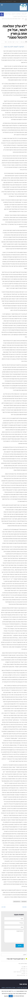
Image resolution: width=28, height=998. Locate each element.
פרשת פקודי (24, 901)
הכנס (15, 1)
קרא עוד (6, 996)
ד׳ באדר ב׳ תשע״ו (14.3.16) (13, 41)
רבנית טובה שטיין (17, 901)
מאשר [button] (10, 996)
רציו (22, 966)
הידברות (23, 973)
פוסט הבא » (3, 906)
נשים (23, 18)
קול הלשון (23, 968)
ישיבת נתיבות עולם (21, 975)
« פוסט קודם (24, 906)
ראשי (26, 18)
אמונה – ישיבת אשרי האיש (19, 971)
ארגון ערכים (22, 970)
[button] (2, 14)
